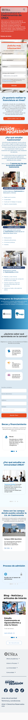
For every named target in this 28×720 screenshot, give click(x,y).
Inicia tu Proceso (11, 663)
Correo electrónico (6, 394)
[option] (7, 314)
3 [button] (16, 453)
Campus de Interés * (8, 73)
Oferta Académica (12, 658)
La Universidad (11, 668)
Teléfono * (5, 66)
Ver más (7, 552)
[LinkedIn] (17, 690)
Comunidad (10, 672)
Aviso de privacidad (9, 698)
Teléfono (3, 400)
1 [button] (11, 453)
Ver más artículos (14, 643)
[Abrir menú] (23, 9)
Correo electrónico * (8, 60)
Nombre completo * (8, 53)
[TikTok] (22, 690)
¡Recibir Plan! (14, 415)
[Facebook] (6, 690)
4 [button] (17, 503)
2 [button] (14, 453)
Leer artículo (8, 633)
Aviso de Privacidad (7, 80)
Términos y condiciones (11, 701)
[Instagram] (11, 690)
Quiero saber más (13, 118)
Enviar (14, 85)
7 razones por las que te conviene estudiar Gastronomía (16, 165)
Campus (3, 406)
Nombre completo (6, 387)
